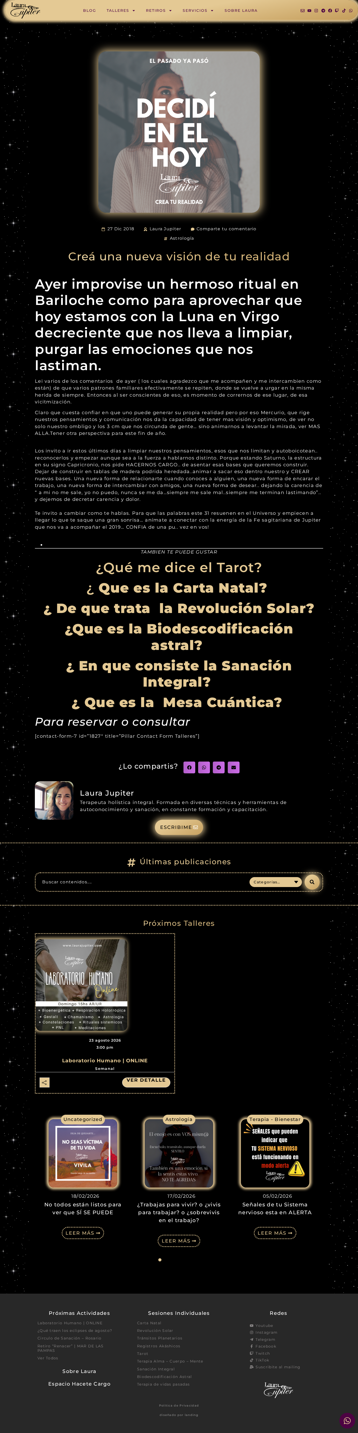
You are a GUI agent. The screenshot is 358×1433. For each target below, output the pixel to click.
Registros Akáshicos (159, 1346)
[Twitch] (337, 11)
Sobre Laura (241, 10)
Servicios (195, 10)
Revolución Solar (155, 1330)
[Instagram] (316, 11)
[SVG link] (25, 11)
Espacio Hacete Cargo (79, 1384)
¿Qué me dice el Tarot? (179, 567)
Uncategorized (82, 1119)
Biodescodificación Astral (164, 1376)
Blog (89, 10)
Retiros (156, 10)
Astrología (182, 238)
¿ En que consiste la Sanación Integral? (179, 674)
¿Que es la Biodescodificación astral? (179, 637)
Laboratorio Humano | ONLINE (105, 1061)
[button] (189, 767)
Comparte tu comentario (227, 228)
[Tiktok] (344, 11)
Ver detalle (146, 1080)
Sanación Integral (156, 1369)
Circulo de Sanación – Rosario (69, 1338)
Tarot (143, 1353)
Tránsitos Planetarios (159, 1338)
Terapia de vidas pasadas (163, 1384)
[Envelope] (303, 11)
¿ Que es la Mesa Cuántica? (179, 702)
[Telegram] (323, 11)
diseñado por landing (179, 1415)
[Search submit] (312, 882)
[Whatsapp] (351, 11)
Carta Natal (149, 1323)
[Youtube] (309, 11)
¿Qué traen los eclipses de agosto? (74, 1330)
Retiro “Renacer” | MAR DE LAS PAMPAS (70, 1348)
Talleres (118, 10)
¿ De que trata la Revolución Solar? (179, 608)
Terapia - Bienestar (275, 1119)
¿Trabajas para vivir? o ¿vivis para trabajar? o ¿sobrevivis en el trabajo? (179, 1212)
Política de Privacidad (179, 1405)
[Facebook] (330, 11)
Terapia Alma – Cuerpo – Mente (170, 1361)
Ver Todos (47, 1358)
